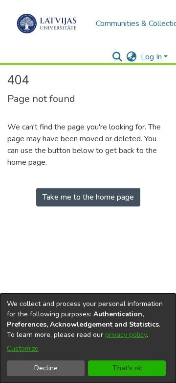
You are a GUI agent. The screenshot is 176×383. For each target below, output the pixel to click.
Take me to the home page (88, 197)
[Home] (46, 23)
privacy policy (126, 334)
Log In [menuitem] (151, 56)
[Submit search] (117, 57)
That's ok (127, 368)
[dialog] (88, 338)
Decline (46, 368)
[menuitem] (132, 57)
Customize (23, 348)
